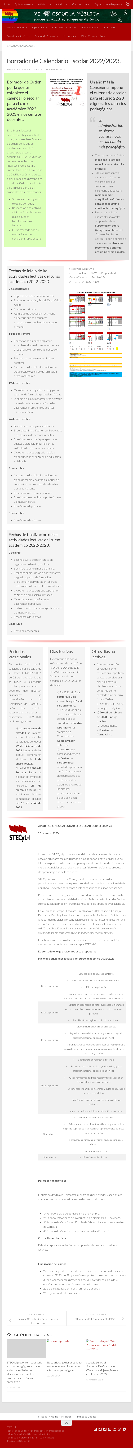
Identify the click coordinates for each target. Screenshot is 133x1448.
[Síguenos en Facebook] (100, 1429)
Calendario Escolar (20, 45)
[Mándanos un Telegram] (124, 1429)
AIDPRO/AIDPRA (90, 27)
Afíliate (41, 4)
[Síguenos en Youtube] (110, 1429)
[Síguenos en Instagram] (114, 1429)
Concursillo (110, 27)
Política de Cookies (86, 1416)
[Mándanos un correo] (95, 1429)
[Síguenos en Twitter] (105, 1429)
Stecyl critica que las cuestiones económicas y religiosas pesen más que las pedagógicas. (65, 1366)
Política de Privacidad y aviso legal (54, 1416)
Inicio (7, 4)
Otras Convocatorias (92, 36)
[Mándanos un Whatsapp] (119, 1429)
